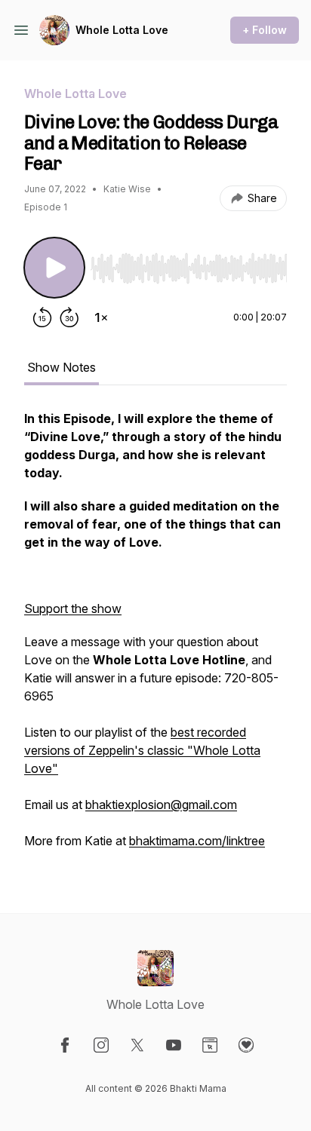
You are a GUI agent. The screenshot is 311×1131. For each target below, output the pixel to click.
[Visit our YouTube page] (173, 1045)
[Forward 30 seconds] (69, 317)
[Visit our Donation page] (246, 1045)
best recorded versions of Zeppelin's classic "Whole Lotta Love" (142, 750)
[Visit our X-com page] (137, 1045)
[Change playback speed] (101, 317)
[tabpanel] (155, 637)
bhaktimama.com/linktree (197, 840)
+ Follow (264, 29)
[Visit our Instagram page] (101, 1045)
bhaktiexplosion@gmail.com (161, 804)
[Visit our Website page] (209, 1045)
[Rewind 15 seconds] (42, 317)
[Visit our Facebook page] (64, 1045)
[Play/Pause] (54, 268)
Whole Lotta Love (121, 29)
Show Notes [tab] (61, 367)
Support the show (73, 608)
